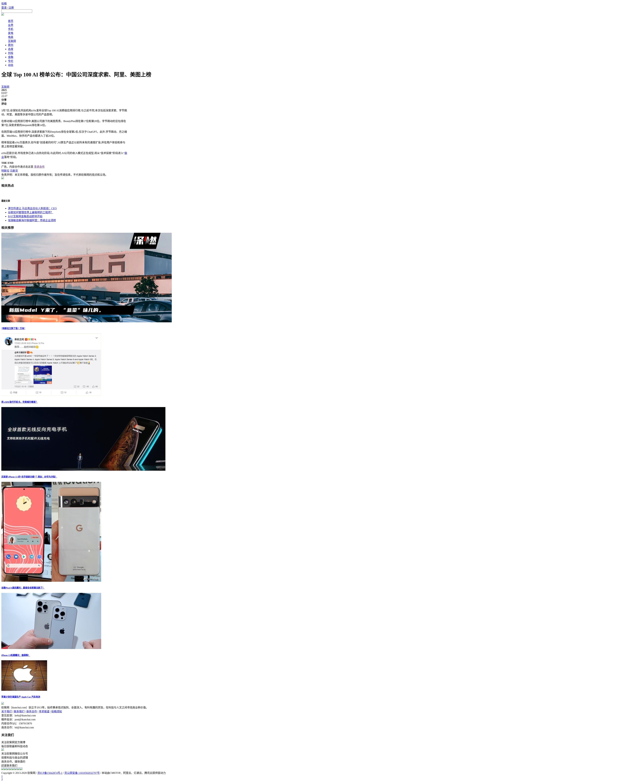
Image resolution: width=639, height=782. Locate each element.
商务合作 (31, 711)
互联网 (12, 41)
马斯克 (14, 170)
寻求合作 (39, 166)
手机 (10, 29)
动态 (10, 65)
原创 (10, 45)
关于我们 (6, 711)
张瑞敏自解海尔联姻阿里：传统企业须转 (32, 220)
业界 (10, 25)
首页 (10, 21)
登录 (4, 7)
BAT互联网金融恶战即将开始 (25, 216)
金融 (10, 57)
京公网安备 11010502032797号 (82, 773)
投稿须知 (56, 711)
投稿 (4, 3)
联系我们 (19, 711)
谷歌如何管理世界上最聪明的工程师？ (30, 212)
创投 (10, 53)
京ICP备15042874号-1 (49, 773)
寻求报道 (44, 711)
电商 (10, 37)
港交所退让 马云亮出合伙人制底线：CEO (32, 208)
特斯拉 (5, 170)
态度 (10, 49)
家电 (10, 33)
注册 (11, 7)
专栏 (10, 61)
